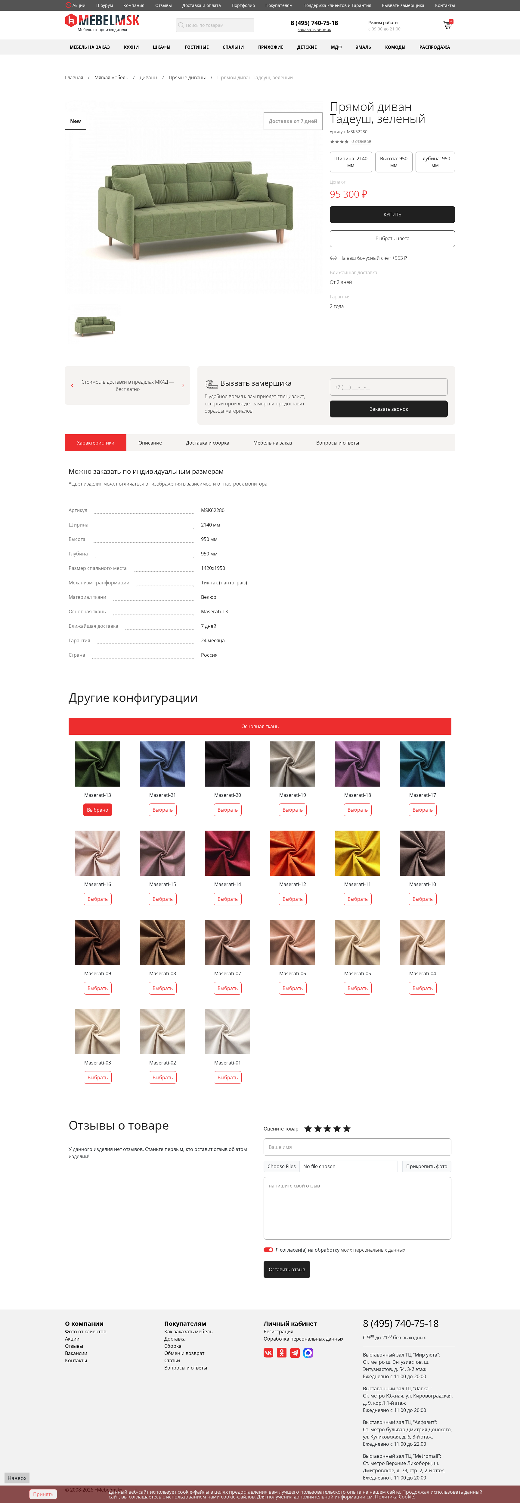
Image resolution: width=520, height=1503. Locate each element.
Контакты (445, 5)
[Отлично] (308, 1129)
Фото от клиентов (85, 1331)
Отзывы (163, 5)
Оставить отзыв (287, 1269)
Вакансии (76, 1353)
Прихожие (270, 47)
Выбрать (163, 810)
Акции (79, 5)
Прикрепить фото (426, 1166)
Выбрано (97, 810)
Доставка (175, 1338)
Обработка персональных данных (303, 1338)
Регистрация (278, 1331)
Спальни (233, 47)
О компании (84, 1323)
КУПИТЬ (392, 214)
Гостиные (197, 47)
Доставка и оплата (201, 5)
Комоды (395, 47)
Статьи (172, 1360)
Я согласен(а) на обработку (340, 1250)
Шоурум (104, 5)
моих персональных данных (373, 1250)
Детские (307, 47)
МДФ (336, 47)
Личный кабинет (290, 1323)
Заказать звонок (314, 29)
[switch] (268, 1249)
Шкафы (162, 47)
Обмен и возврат (184, 1353)
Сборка (172, 1346)
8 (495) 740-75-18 (314, 22)
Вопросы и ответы (185, 1367)
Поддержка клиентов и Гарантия (337, 5)
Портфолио (243, 5)
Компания (133, 5)
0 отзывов (361, 141)
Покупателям (278, 5)
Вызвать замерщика (403, 5)
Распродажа (434, 47)
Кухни (131, 47)
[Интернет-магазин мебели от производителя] (102, 20)
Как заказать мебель (188, 1331)
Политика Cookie (394, 1496)
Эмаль (363, 47)
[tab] (95, 442)
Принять (43, 1494)
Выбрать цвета (392, 238)
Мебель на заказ (90, 47)
